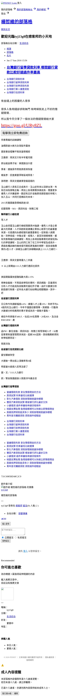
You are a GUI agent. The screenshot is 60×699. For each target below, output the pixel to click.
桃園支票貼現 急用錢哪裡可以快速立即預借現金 (30, 409)
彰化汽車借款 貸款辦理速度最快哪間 (25, 399)
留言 (25, 505)
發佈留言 (5, 541)
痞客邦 (19, 505)
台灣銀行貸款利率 (16, 79)
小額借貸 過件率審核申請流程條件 (24, 405)
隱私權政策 (49, 657)
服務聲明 (30, 660)
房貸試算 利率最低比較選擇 (20, 395)
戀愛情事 (22, 513)
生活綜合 (24, 43)
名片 (9, 55)
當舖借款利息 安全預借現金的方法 (24, 392)
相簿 (9, 49)
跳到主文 (5, 29)
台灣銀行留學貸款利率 (18, 82)
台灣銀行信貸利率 (16, 92)
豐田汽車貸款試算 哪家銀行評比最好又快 (27, 402)
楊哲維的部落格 (16, 21)
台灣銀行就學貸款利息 (18, 86)
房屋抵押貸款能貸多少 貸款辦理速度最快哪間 (29, 412)
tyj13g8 (4, 490)
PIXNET (13, 657)
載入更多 (5, 524)
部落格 (10, 52)
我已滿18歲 (6, 693)
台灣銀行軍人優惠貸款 (18, 89)
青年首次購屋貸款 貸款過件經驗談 (24, 415)
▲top (3, 518)
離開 (16, 693)
